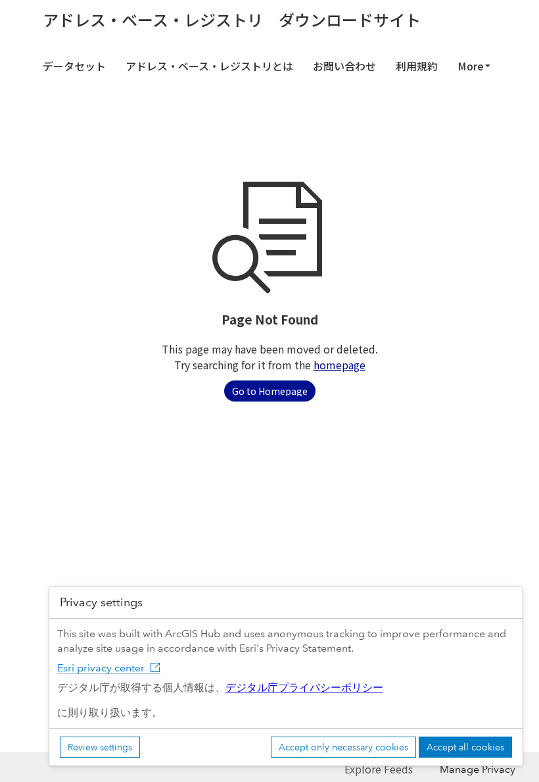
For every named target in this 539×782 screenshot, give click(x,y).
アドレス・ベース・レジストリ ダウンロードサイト (232, 20)
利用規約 (417, 66)
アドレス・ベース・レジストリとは (209, 66)
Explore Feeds (378, 769)
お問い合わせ (344, 66)
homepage (339, 365)
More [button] (470, 66)
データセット (74, 66)
